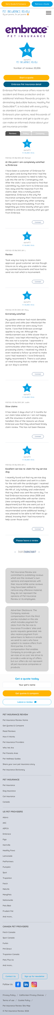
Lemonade (7, 856)
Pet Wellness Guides (12, 758)
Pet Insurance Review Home (15, 720)
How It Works (9, 736)
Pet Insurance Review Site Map (16, 1005)
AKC (4, 823)
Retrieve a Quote (42, 4)
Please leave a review (27, 540)
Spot (5, 872)
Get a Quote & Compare (16, 4)
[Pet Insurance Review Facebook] (18, 984)
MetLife (6, 889)
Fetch (5, 883)
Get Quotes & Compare (13, 725)
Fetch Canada (9, 932)
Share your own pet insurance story (19, 764)
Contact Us (11, 976)
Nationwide (8, 900)
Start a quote (26, 77)
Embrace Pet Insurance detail (26, 84)
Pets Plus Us (8, 960)
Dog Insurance (9, 791)
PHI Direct (7, 949)
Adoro (5, 817)
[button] (37, 222)
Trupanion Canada (11, 954)
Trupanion (7, 878)
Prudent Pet (8, 911)
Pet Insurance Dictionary (14, 769)
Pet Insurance (9, 785)
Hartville (6, 845)
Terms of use (8, 1000)
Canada (6, 802)
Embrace (7, 834)
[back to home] (16, 13)
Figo (5, 839)
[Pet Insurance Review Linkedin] (26, 984)
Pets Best (7, 905)
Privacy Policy (9, 995)
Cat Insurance (9, 796)
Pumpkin (6, 867)
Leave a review (25, 702)
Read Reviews (9, 731)
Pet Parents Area (10, 753)
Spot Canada (9, 937)
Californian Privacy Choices (31, 995)
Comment (38, 222)
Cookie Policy (24, 1000)
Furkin (5, 943)
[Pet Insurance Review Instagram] (34, 984)
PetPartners (8, 861)
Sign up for (34, 976)
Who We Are (8, 747)
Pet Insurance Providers (13, 742)
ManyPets (7, 894)
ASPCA (6, 828)
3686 (27, 551)
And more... (8, 916)
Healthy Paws (9, 850)
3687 (33, 551)
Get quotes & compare (27, 693)
